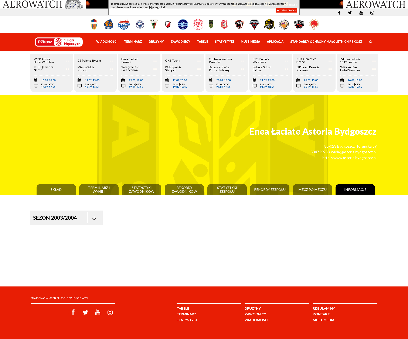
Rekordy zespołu (270, 189)
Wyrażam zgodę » (286, 10)
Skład (56, 189)
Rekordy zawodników (184, 189)
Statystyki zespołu (227, 189)
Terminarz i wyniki (99, 189)
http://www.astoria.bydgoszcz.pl (349, 157)
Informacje (355, 189)
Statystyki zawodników (141, 189)
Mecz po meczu (312, 189)
